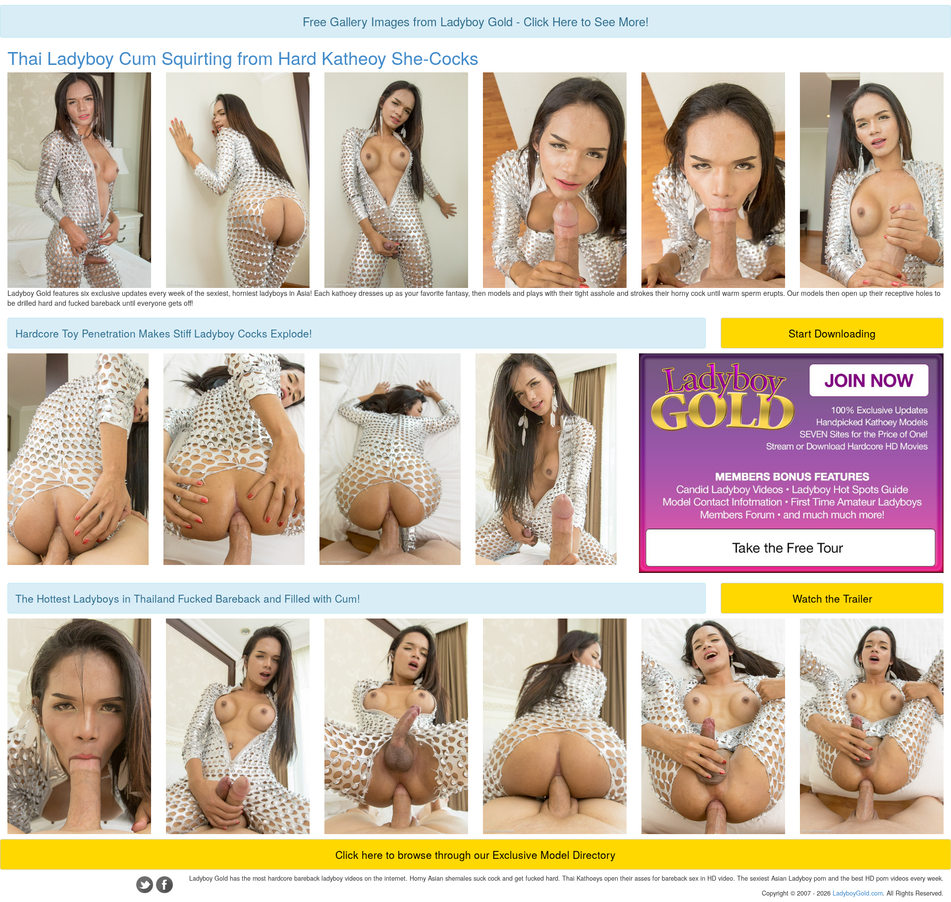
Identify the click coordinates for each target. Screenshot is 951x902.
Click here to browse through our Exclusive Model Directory (475, 854)
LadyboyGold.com (858, 893)
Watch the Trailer (832, 598)
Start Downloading (832, 333)
